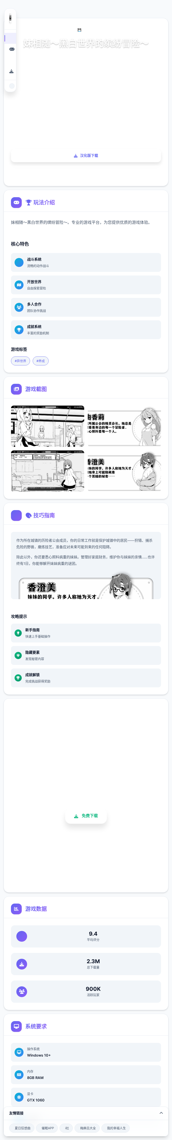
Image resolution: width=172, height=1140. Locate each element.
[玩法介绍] (10, 49)
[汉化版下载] (10, 71)
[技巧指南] (10, 60)
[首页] (10, 38)
